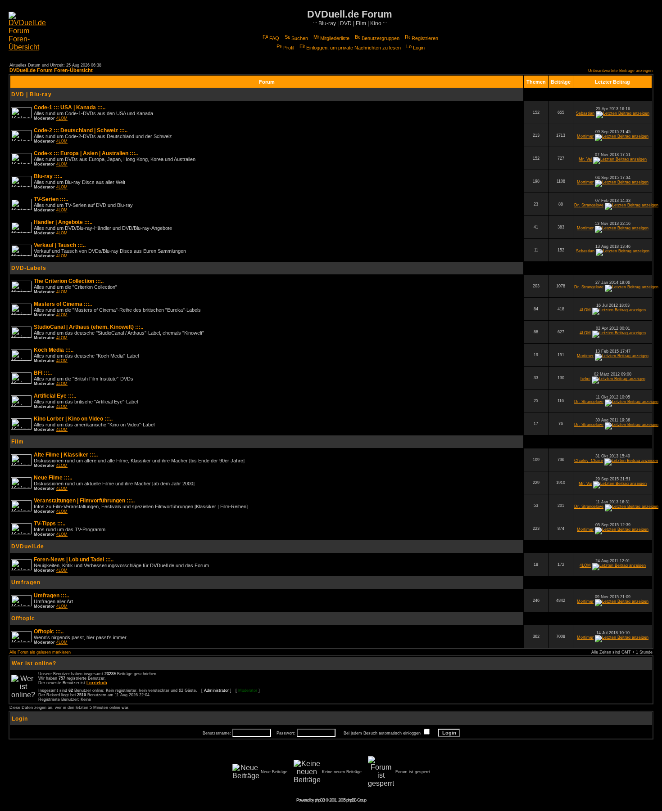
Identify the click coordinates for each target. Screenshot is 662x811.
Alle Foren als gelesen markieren (40, 652)
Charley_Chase (588, 460)
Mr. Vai (585, 159)
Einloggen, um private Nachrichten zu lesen (353, 47)
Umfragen (26, 582)
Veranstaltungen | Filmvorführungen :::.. (84, 500)
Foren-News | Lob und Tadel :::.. (73, 559)
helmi (585, 378)
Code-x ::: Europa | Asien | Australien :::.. (86, 153)
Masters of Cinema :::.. (63, 304)
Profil (288, 47)
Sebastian (585, 113)
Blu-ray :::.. (48, 176)
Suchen (299, 38)
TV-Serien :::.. (51, 199)
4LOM (62, 118)
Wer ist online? (34, 663)
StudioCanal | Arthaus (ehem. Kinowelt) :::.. (88, 327)
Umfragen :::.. (51, 595)
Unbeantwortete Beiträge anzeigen (620, 70)
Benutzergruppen (380, 38)
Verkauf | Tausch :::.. (60, 245)
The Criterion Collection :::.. (69, 281)
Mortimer (585, 136)
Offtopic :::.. (48, 631)
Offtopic (23, 618)
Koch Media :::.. (53, 350)
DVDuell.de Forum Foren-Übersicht (51, 70)
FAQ (274, 38)
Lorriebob (96, 683)
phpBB (320, 800)
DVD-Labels (28, 268)
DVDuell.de (27, 546)
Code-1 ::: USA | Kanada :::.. (69, 107)
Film (17, 442)
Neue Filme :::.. (53, 478)
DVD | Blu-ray (31, 94)
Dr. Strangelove (588, 205)
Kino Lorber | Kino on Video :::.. (73, 419)
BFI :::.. (43, 373)
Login (419, 47)
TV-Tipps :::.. (49, 523)
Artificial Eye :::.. (55, 396)
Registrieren (425, 38)
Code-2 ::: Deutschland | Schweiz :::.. (80, 130)
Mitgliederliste (334, 38)
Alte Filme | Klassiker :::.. (66, 455)
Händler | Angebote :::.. (63, 222)
